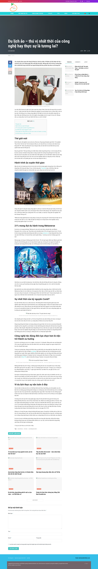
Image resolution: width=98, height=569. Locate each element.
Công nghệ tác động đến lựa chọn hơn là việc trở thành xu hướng (30, 131)
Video (65, 13)
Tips (58, 13)
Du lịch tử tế (11, 50)
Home (12, 13)
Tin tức (13, 55)
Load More (35, 500)
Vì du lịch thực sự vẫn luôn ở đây (23, 133)
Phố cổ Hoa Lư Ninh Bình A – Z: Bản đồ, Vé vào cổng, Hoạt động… (82, 76)
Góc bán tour (76, 13)
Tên (9, 531)
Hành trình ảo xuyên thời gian (22, 126)
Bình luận (10, 513)
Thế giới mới (18, 124)
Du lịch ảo (20, 428)
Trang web (38, 537)
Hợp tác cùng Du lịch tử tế (13, 1)
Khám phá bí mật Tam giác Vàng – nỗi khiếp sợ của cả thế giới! (81, 68)
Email (10, 538)
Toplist (50, 13)
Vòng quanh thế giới (37, 13)
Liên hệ (20, 1)
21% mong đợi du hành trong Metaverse (24, 127)
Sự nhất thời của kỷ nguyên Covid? (23, 129)
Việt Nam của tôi (22, 13)
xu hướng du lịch (33, 428)
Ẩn (33, 121)
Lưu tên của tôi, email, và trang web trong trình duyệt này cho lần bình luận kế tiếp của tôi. (30, 544)
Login (89, 1)
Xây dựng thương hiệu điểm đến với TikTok (48, 472)
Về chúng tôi (10, 558)
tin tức (25, 428)
